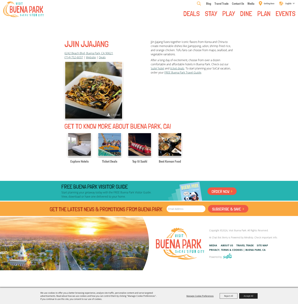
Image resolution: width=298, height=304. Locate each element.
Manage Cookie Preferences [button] (200, 296)
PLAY (228, 13)
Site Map (262, 245)
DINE (246, 13)
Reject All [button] (228, 296)
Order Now (220, 191)
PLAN (263, 13)
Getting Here (269, 3)
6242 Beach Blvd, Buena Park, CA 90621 (88, 53)
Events (285, 13)
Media (213, 245)
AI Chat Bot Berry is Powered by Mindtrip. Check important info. (243, 237)
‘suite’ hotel (157, 68)
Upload (115, 115)
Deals (191, 13)
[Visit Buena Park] (23, 9)
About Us (227, 245)
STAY (211, 13)
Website (91, 57)
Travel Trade (245, 245)
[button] (93, 90)
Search (199, 3)
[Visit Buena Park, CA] (180, 244)
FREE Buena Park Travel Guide (182, 72)
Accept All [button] (248, 296)
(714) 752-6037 (73, 57)
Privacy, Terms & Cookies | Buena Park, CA (237, 249)
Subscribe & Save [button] (226, 209)
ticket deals (177, 68)
